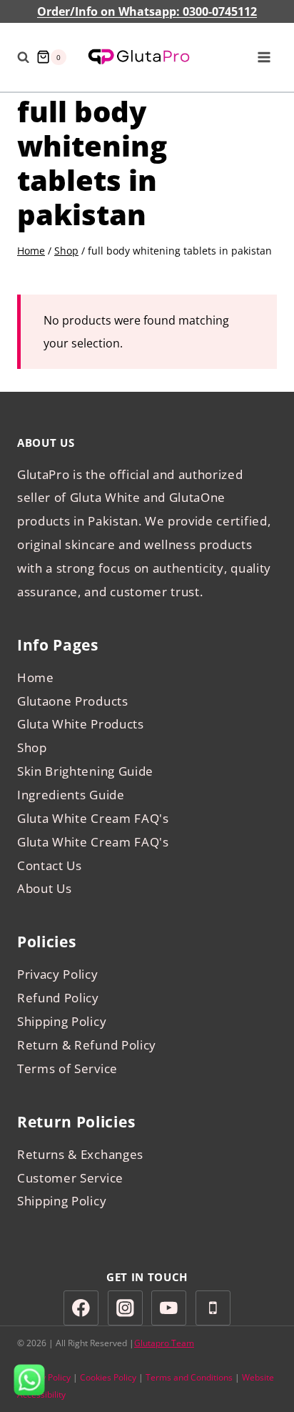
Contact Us (49, 865)
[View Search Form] (23, 57)
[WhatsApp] (29, 1380)
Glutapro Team (164, 1343)
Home (35, 677)
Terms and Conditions (189, 1377)
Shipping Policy (61, 1021)
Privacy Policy (57, 974)
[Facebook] (81, 1307)
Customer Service (70, 1178)
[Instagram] (125, 1307)
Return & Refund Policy (86, 1045)
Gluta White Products (80, 724)
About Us (44, 888)
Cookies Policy (108, 1377)
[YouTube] (168, 1307)
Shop (32, 747)
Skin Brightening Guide (85, 771)
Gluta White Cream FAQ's (93, 818)
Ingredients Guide (71, 794)
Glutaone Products (72, 701)
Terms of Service (67, 1068)
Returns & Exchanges (80, 1154)
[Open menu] (263, 57)
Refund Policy (58, 997)
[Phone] (213, 1307)
